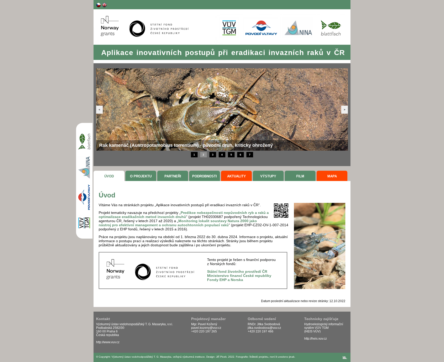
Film (300, 176)
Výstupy (268, 176)
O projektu (141, 176)
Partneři (172, 176)
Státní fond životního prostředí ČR (237, 271)
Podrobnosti (204, 176)
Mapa (332, 176)
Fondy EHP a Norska (225, 280)
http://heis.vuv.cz (315, 338)
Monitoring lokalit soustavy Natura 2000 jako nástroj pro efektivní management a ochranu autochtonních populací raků (178, 223)
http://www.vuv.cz (107, 342)
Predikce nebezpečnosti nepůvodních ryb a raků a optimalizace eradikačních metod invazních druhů (184, 215)
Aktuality (236, 176)
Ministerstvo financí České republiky (239, 276)
